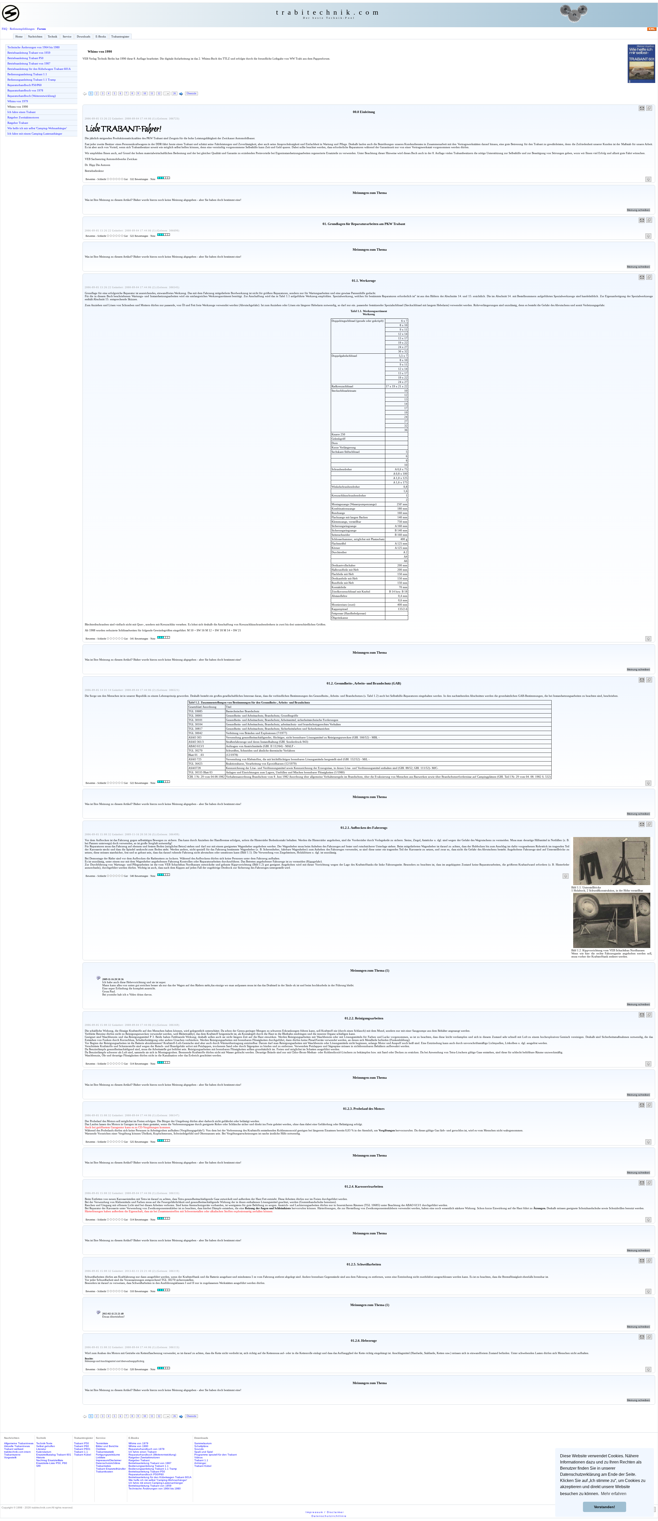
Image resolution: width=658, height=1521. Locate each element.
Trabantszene (12, 1454)
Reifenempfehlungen (22, 28)
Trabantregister (120, 36)
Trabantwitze (103, 1465)
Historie (40, 1457)
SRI (38, 1465)
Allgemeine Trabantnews (18, 1443)
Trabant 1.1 (81, 1451)
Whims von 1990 (17, 106)
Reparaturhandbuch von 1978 (25, 90)
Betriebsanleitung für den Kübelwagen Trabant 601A (39, 68)
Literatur (41, 1449)
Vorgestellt (10, 1457)
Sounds (199, 1449)
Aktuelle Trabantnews (17, 1446)
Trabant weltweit (13, 1449)
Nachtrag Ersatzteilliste (49, 1460)
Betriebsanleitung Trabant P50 (25, 58)
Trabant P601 (82, 1449)
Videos (198, 1457)
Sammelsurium (203, 1443)
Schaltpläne (201, 1446)
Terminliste (102, 1443)
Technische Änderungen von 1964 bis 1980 (33, 47)
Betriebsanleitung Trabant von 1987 (28, 63)
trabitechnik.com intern (17, 1451)
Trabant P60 (81, 1446)
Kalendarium (43, 1451)
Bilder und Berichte (107, 1446)
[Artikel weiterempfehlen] (642, 108)
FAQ (4, 28)
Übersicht (191, 93)
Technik (52, 36)
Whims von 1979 (17, 101)
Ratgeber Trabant (17, 122)
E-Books (101, 36)
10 (144, 93)
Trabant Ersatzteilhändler (111, 1468)
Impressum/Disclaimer (108, 1460)
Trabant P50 (81, 1443)
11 (152, 93)
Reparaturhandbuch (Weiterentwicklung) (31, 95)
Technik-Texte (44, 1443)
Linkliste (100, 1457)
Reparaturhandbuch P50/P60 (24, 85)
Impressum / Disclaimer (325, 1512)
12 (159, 93)
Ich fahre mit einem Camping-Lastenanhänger (34, 133)
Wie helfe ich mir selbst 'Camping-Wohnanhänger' (37, 128)
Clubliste (101, 1449)
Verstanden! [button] (604, 1507)
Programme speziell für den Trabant (215, 1454)
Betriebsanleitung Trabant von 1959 (28, 52)
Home (19, 36)
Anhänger (200, 1463)
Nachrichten (35, 36)
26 (174, 93)
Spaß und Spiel (203, 1451)
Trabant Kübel (82, 1454)
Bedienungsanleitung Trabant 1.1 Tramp (31, 79)
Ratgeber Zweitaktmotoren (23, 117)
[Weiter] (181, 94)
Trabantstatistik (105, 1451)
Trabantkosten (104, 1471)
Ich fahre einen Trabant (21, 112)
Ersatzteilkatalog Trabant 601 (53, 1454)
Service (67, 36)
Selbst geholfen (45, 1446)
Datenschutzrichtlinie (108, 1463)
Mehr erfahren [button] (613, 1493)
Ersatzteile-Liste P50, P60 (51, 1463)
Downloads (83, 36)
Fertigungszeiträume (108, 1454)
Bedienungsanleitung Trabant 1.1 (27, 74)
